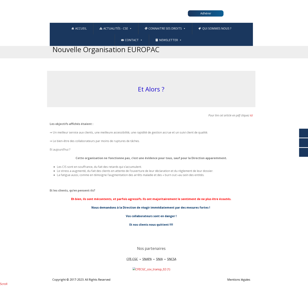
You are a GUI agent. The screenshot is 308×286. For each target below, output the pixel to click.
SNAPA (147, 259)
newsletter (168, 40)
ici (251, 115)
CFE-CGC (132, 259)
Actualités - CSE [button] (115, 28)
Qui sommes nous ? (216, 28)
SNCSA (171, 259)
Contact (132, 40)
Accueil (81, 28)
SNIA (159, 259)
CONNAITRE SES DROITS (165, 28)
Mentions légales (238, 280)
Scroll (3, 284)
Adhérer (205, 13)
